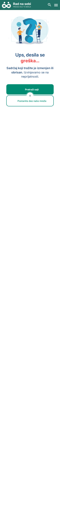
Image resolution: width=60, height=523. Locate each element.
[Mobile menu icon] (56, 5)
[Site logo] (18, 5)
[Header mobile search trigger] (49, 5)
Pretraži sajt (32, 89)
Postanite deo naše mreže (32, 101)
